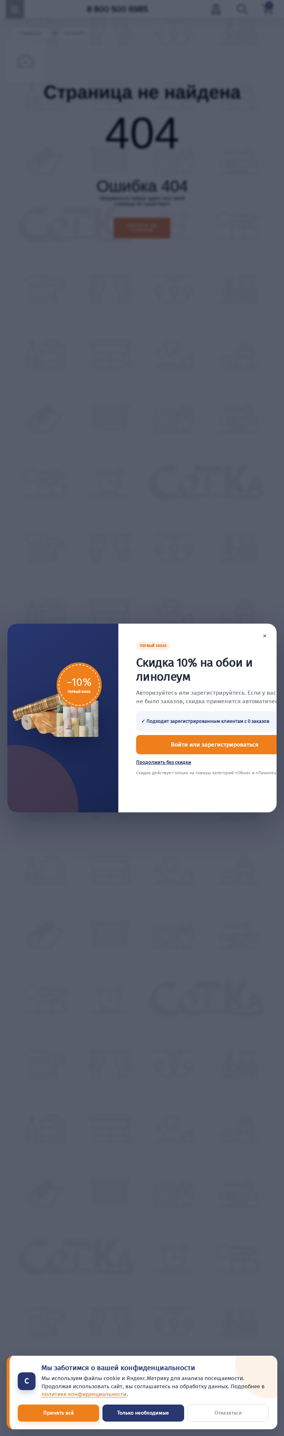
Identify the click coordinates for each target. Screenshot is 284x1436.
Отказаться (228, 1413)
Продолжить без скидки (163, 762)
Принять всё (58, 1413)
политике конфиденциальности (83, 1394)
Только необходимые (143, 1413)
